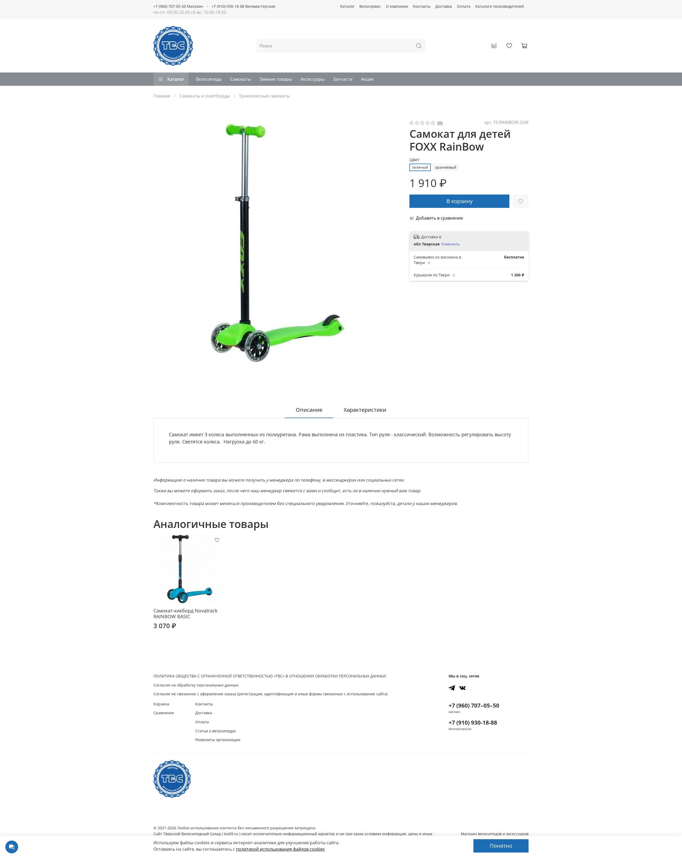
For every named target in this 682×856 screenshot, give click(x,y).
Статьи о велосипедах (215, 730)
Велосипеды (209, 79)
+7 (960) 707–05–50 (474, 705)
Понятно (501, 845)
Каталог (347, 6)
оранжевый (445, 167)
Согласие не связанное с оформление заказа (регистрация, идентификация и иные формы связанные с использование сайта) (270, 693)
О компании (397, 6)
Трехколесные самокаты (264, 96)
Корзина (161, 703)
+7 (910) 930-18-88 (473, 722)
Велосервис (370, 6)
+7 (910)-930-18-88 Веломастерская (243, 6)
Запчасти (342, 79)
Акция (367, 79)
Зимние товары (275, 79)
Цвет (414, 159)
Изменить (450, 244)
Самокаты (240, 79)
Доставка (443, 6)
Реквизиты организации (217, 739)
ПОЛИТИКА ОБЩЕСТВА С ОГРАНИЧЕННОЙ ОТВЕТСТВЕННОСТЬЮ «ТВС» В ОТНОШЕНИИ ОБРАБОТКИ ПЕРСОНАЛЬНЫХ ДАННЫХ (269, 676)
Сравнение (163, 712)
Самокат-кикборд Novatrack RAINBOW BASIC (185, 613)
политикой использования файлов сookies (280, 849)
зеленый (420, 167)
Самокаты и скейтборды (204, 96)
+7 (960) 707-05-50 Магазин (178, 6)
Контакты (422, 6)
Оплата (463, 6)
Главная (161, 96)
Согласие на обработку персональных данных (195, 685)
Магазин (495, 833)
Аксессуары (312, 79)
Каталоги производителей (499, 6)
